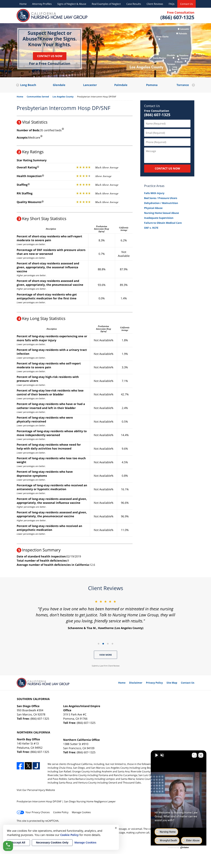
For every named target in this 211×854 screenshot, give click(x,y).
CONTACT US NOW (167, 168)
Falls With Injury (154, 193)
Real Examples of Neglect (106, 4)
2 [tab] (103, 643)
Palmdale (90, 85)
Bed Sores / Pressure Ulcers (160, 198)
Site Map (172, 682)
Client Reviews (155, 4)
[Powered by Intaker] (184, 847)
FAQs (172, 4)
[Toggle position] (194, 755)
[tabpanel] (105, 614)
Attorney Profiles (42, 4)
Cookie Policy (60, 812)
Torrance (152, 85)
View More (105, 654)
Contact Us (186, 4)
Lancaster (59, 85)
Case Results (133, 4)
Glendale (28, 85)
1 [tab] (98, 643)
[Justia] (36, 765)
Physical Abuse (153, 208)
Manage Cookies (81, 812)
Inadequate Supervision (158, 218)
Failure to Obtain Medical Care (163, 223)
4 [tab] (112, 643)
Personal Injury (36, 790)
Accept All (18, 842)
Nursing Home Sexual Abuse (161, 213)
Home (23, 4)
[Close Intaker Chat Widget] (200, 755)
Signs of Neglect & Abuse (71, 4)
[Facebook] (20, 765)
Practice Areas (154, 186)
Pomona (121, 85)
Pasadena (182, 85)
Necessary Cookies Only (52, 842)
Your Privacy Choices (37, 812)
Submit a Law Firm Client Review (105, 665)
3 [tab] (108, 643)
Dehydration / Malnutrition (161, 203)
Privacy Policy (154, 682)
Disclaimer (135, 682)
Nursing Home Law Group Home (52, 15)
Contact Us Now (49, 56)
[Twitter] (28, 765)
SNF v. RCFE (151, 227)
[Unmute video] (156, 755)
